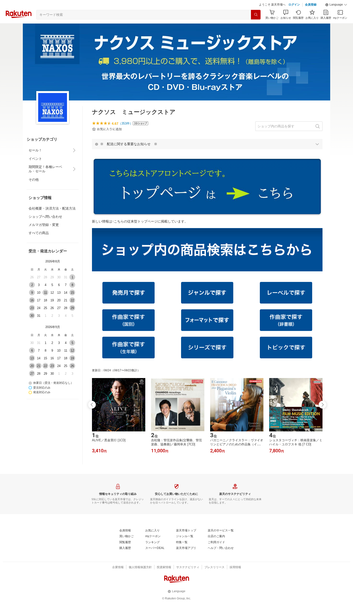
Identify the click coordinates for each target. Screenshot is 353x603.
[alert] (207, 144)
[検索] (256, 14)
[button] (336, 5)
